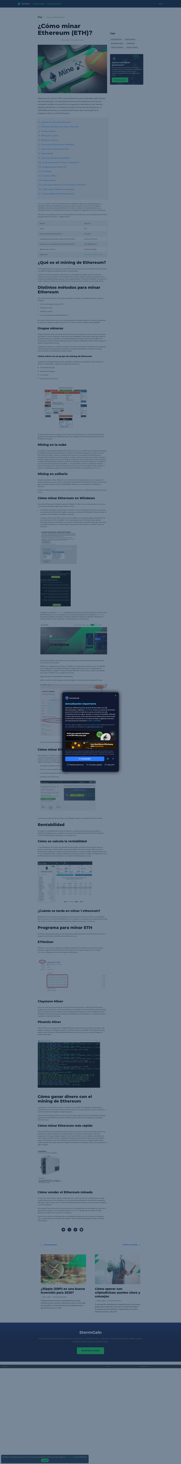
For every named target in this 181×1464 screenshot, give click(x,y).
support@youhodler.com (94, 727)
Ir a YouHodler (85, 759)
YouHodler (89, 710)
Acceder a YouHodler (94, 721)
